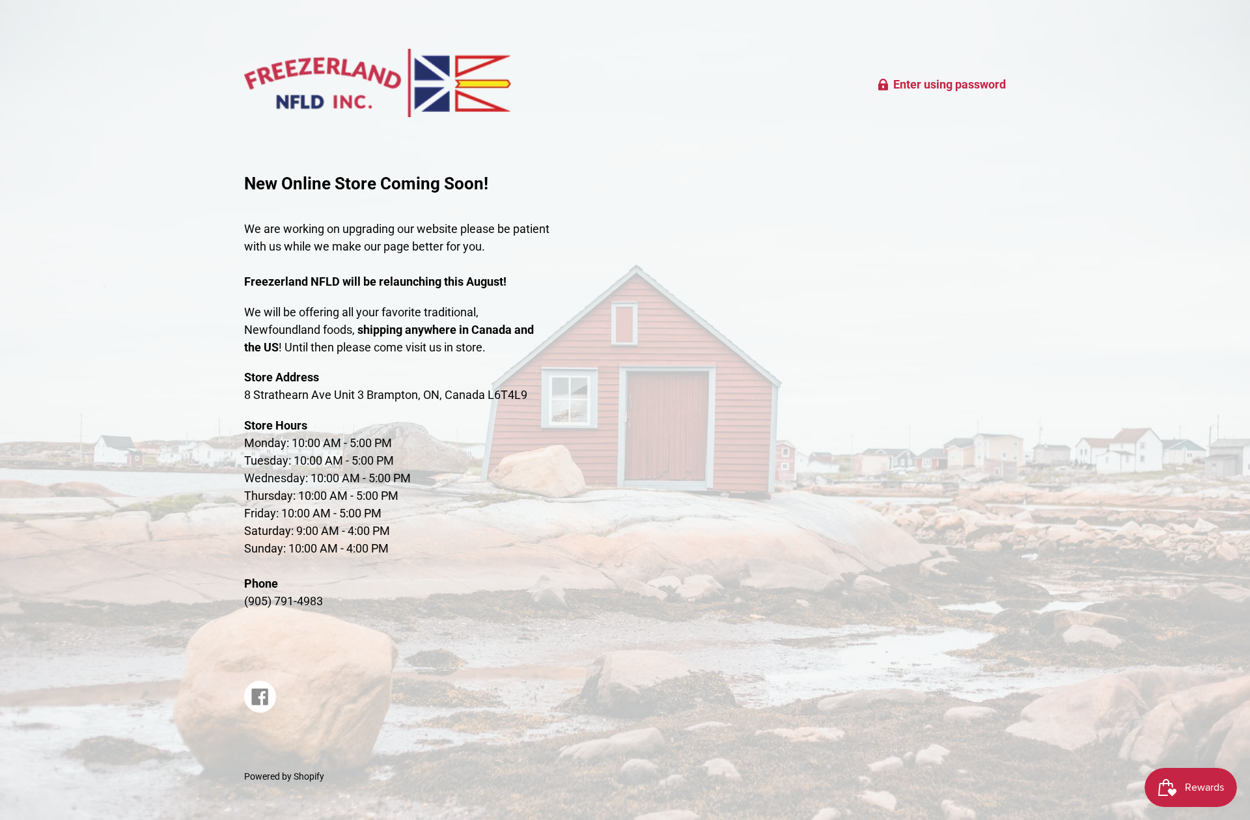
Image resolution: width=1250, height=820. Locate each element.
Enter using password (949, 84)
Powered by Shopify (284, 776)
